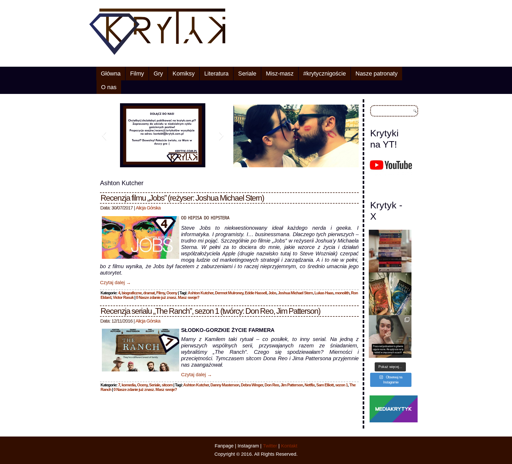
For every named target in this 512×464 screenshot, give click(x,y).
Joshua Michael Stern (295, 293)
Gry (158, 73)
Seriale (247, 73)
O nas (109, 87)
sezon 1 (341, 385)
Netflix (310, 385)
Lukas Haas (323, 293)
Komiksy (184, 73)
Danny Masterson (224, 385)
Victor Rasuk (123, 297)
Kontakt (289, 446)
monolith (342, 293)
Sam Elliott (325, 385)
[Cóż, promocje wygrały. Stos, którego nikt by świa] (390, 251)
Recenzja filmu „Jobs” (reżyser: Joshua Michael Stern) (182, 197)
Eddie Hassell (256, 293)
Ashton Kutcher (200, 293)
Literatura (216, 73)
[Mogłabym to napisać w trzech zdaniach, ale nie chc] (390, 336)
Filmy (137, 73)
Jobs (272, 293)
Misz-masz (280, 73)
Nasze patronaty (376, 73)
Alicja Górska (148, 208)
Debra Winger (252, 385)
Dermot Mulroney (229, 293)
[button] (103, 135)
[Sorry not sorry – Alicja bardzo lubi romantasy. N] (390, 293)
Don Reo (272, 385)
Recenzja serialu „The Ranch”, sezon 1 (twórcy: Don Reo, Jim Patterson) (210, 311)
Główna (111, 73)
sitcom (167, 385)
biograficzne (132, 293)
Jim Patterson (292, 385)
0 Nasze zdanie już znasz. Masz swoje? (167, 297)
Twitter (270, 446)
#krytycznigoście (324, 73)
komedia (128, 385)
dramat (149, 293)
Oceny (171, 293)
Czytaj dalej (115, 282)
